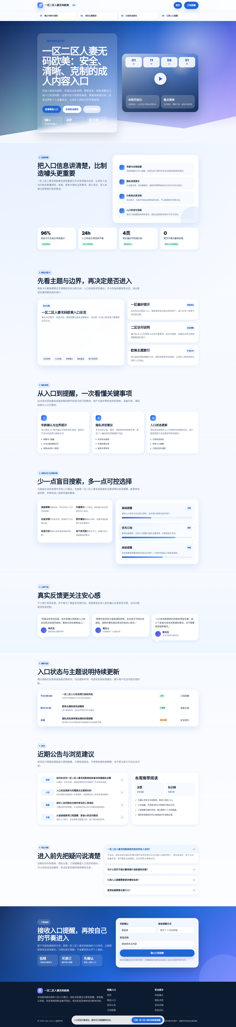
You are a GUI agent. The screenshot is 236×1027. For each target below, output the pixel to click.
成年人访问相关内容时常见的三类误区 (75, 803)
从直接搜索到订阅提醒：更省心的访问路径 (77, 815)
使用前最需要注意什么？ (119, 890)
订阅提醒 (191, 5)
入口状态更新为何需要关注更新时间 (73, 790)
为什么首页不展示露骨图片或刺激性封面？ (128, 869)
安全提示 (184, 720)
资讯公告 (111, 1005)
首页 (178, 5)
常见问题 (159, 1005)
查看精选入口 (51, 109)
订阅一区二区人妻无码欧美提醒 (147, 1020)
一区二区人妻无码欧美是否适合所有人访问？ (129, 849)
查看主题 (184, 708)
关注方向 (124, 937)
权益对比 (159, 1010)
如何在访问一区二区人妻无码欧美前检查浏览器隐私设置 (83, 778)
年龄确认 (124, 923)
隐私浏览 (159, 1000)
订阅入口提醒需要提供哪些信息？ (123, 879)
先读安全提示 (72, 109)
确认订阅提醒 (157, 953)
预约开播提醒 (91, 109)
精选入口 (111, 1000)
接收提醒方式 (164, 923)
